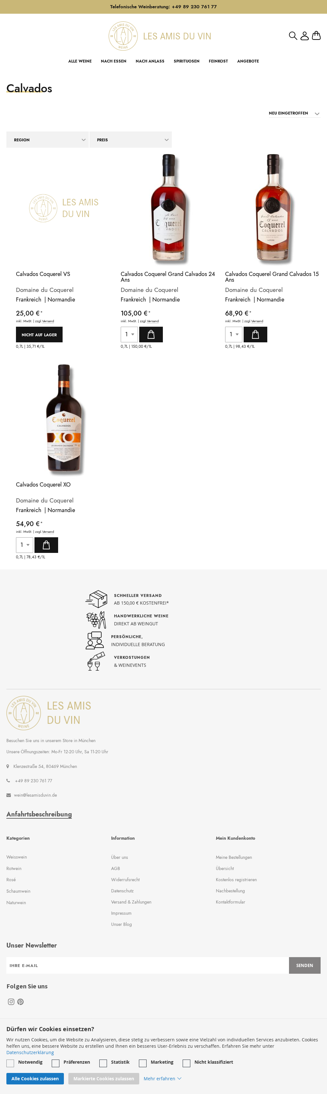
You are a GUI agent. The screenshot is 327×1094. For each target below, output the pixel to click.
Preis (102, 140)
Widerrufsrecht (125, 879)
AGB (115, 868)
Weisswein (16, 857)
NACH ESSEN (113, 61)
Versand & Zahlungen (131, 902)
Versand (48, 321)
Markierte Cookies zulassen (103, 1078)
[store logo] (160, 35)
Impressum (121, 913)
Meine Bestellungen (234, 857)
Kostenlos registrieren (236, 879)
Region (22, 140)
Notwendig (30, 1062)
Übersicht (225, 868)
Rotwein (13, 868)
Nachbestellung (230, 891)
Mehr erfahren (159, 1078)
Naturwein (16, 902)
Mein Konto (304, 36)
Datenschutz (122, 891)
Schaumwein (18, 891)
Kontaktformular (230, 902)
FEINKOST (218, 61)
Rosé (11, 879)
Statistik (120, 1062)
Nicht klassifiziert (213, 1062)
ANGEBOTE (248, 61)
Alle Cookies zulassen (35, 1078)
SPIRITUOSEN (187, 61)
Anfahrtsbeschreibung (39, 814)
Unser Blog (121, 924)
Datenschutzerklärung (30, 1052)
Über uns (119, 857)
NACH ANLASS (150, 61)
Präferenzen (77, 1062)
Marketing (162, 1062)
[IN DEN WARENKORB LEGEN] (151, 334)
